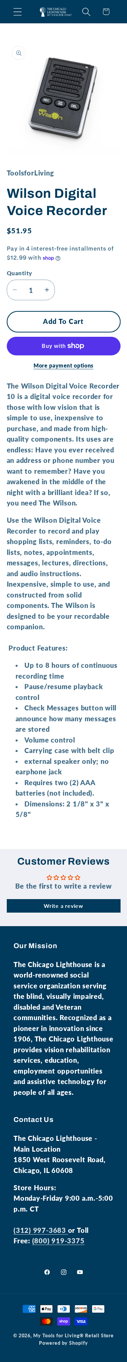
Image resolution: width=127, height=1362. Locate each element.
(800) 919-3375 (58, 1241)
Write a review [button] (63, 905)
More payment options (63, 365)
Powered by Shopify (63, 1343)
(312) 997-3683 (41, 1230)
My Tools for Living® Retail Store (73, 1335)
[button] (17, 11)
